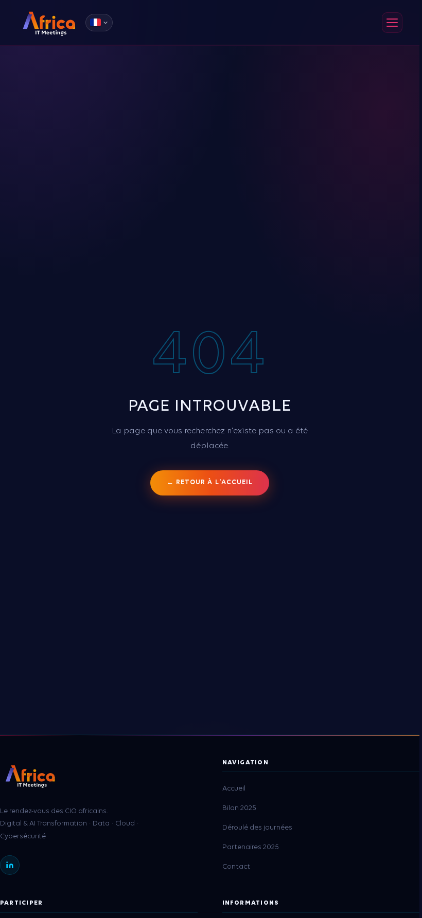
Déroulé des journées (257, 828)
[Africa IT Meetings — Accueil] (49, 22)
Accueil (233, 789)
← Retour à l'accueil (210, 482)
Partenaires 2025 (250, 847)
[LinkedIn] (10, 865)
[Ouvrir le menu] (392, 22)
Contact (236, 867)
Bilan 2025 (239, 808)
